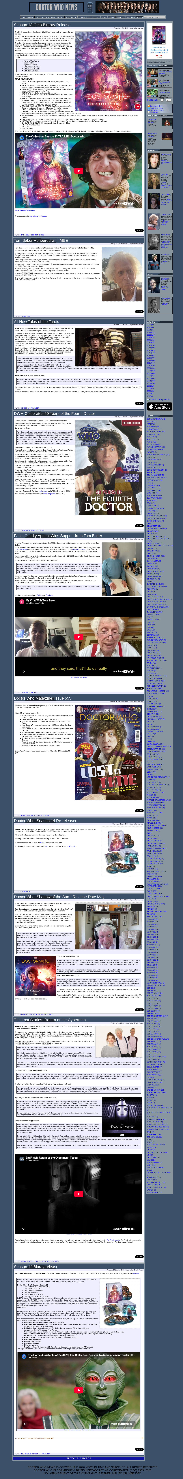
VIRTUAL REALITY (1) (155, 1168)
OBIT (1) (150, 833)
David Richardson (35, 1070)
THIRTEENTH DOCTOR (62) (157, 1124)
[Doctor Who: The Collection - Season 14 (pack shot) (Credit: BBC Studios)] (122, 852)
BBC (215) (151, 457)
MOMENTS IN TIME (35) (156, 808)
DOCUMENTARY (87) (155, 612)
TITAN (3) (150, 1132)
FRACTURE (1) (152, 699)
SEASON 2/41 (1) (153, 945)
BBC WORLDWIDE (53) (155, 475)
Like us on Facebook (157, 110)
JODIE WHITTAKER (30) (156, 749)
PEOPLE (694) (152, 856)
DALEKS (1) (151, 581)
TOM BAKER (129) (154, 1135)
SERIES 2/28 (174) (154, 1026)
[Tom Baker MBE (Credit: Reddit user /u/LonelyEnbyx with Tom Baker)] (122, 274)
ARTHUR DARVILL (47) (156, 432)
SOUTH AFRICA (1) (154, 1072)
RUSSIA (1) (151, 914)
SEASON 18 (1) (152, 937)
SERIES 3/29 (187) (154, 1031)
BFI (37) (150, 483)
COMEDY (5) (152, 564)
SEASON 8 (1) (152, 978)
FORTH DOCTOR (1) (154, 689)
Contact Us (154, 112)
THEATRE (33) (152, 1117)
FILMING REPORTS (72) (156, 681)
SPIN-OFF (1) (152, 1087)
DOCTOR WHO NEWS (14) (157, 604)
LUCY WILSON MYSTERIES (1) (158, 785)
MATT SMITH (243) (154, 790)
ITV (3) (149, 739)
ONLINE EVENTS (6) (154, 841)
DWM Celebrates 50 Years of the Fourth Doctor (54, 413)
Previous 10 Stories (79, 1458)
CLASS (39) (151, 553)
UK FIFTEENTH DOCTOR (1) (157, 1152)
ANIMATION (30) (153, 427)
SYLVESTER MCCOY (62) (156, 1093)
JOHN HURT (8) (153, 754)
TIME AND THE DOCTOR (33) (158, 1127)
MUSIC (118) (151, 818)
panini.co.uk (43, 491)
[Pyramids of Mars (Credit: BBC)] (108, 347)
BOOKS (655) (152, 501)
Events (60, 17)
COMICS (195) (152, 566)
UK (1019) (151, 1150)
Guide (104, 17)
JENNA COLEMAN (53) (155, 744)
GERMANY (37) (153, 714)
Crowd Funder (22, 550)
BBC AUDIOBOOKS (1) (155, 465)
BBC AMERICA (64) (154, 460)
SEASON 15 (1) (152, 932)
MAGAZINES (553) (154, 787)
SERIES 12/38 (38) (154, 1001)
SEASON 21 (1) (152, 950)
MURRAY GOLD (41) (154, 813)
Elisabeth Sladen (23, 1043)
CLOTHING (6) (152, 559)
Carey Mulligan (57, 264)
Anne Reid (44, 264)
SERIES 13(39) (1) (154, 1008)
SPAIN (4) (150, 1077)
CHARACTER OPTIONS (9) (157, 529)
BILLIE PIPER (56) (153, 488)
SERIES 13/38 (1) (153, 1011)
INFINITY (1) (151, 724)
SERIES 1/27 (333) (154, 991)
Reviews (96, 17)
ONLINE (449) (152, 838)
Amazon (43, 842)
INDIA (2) (150, 722)
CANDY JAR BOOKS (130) (157, 516)
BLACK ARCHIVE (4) (154, 495)
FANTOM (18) (152, 666)
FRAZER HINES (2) (154, 704)
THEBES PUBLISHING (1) (156, 1119)
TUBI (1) (150, 1140)
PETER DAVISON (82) (155, 864)
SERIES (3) (151, 988)
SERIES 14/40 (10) (154, 1021)
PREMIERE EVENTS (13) (156, 871)
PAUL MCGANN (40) (154, 851)
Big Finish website (113, 1240)
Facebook (49, 595)
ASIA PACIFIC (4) (153, 434)
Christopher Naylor (50, 1084)
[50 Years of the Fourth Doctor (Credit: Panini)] (108, 468)
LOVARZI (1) (151, 780)
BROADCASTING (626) (155, 508)
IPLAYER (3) (151, 734)
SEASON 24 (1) (152, 957)
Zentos (165, 303)
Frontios (164, 263)
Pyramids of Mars (30, 65)
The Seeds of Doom (31, 70)
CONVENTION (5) (153, 574)
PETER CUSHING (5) (155, 861)
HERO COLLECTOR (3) (156, 719)
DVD (22, 235)
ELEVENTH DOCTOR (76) (156, 640)
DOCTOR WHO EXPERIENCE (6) (159, 599)
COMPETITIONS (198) (155, 571)
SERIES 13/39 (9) (153, 1013)
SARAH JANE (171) (154, 917)
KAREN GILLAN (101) (155, 764)
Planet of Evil (29, 63)
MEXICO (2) (151, 795)
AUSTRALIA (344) (153, 444)
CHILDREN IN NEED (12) (156, 536)
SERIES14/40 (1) (153, 1059)
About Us (120, 17)
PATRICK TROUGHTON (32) (157, 848)
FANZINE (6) (151, 671)
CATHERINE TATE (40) (155, 521)
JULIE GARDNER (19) (155, 759)
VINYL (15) (151, 1165)
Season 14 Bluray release (36, 1267)
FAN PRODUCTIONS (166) (157, 660)
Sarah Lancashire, (32, 264)
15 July (45, 846)
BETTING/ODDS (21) (154, 480)
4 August (72, 846)
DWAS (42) (151, 625)
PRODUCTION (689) (154, 876)
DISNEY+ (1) (151, 594)
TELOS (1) (151, 1103)
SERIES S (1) (152, 1054)
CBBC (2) (150, 523)
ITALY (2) (150, 736)
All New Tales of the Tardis (36, 321)
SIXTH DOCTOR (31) (155, 1064)
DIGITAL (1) (151, 592)
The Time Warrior (164, 223)
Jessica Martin (166, 194)
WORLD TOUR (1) (153, 1185)
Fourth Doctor (37, 530)
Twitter (39, 595)
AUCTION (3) (152, 437)
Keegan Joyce (166, 154)
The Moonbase (42, 1115)
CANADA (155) (152, 511)
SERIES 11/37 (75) (154, 996)
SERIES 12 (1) (152, 998)
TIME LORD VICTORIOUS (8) (158, 1129)
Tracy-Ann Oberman (164, 175)
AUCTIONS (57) (153, 439)
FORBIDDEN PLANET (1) (156, 686)
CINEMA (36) (152, 548)
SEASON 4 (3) (152, 968)
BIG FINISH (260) (153, 485)
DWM (23, 815)
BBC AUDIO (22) (153, 462)
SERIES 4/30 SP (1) (154, 1036)
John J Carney (166, 214)
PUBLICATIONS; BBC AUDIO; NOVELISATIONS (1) (158, 885)
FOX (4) (150, 696)
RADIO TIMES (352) (154, 894)
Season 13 (30, 235)
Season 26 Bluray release (35, 1438)
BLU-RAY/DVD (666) (154, 498)
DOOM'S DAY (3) (153, 615)
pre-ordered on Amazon (38, 216)
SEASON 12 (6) (152, 924)
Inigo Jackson (165, 298)
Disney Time (152, 119)
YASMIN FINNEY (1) (154, 1192)
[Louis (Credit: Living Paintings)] (122, 569)
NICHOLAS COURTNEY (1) (157, 826)
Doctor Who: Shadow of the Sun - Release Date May (59, 897)
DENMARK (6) (152, 589)
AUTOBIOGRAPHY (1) (155, 450)
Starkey (163, 160)
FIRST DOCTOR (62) (154, 683)
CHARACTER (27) (154, 526)
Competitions (84, 17)
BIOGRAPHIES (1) (153, 490)
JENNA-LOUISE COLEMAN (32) (159, 746)
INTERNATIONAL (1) (154, 727)
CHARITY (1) (152, 534)
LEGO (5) (150, 775)
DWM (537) (151, 630)
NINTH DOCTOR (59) (155, 828)
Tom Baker (39, 235)
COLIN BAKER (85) (154, 561)
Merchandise (71, 17)
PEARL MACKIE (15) (154, 854)
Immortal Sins (152, 133)
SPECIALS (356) (153, 1085)
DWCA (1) (150, 627)
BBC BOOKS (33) (153, 467)
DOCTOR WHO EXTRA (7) (156, 602)
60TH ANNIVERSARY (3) (156, 419)
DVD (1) (150, 617)
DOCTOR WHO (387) (155, 597)
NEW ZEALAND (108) (155, 823)
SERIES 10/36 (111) (154, 993)
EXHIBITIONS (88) (153, 653)
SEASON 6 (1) (152, 973)
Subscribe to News (156, 106)
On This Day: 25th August (157, 115)
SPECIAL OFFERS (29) (155, 1082)
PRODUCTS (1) (153, 879)
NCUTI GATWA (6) (153, 820)
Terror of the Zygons (31, 61)
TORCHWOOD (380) (154, 1137)
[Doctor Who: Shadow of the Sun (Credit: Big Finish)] (35, 976)
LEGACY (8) (151, 772)
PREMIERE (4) (152, 869)
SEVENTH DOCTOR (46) (156, 1062)
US (162, 100)
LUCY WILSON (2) (154, 782)
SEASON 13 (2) (152, 927)
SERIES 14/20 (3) (153, 1019)
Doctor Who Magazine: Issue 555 (42, 698)
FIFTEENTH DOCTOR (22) (157, 676)
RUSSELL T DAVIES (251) (156, 912)
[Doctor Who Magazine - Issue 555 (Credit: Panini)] (108, 753)
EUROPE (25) (152, 645)
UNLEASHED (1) (153, 1157)
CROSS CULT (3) (153, 579)
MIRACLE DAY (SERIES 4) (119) (159, 800)
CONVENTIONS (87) (154, 576)
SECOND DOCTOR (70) (156, 985)
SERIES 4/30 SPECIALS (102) (158, 1039)
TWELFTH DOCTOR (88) (156, 1145)
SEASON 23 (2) (152, 955)
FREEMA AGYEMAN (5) (155, 706)
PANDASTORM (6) (154, 846)
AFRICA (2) (151, 424)
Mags (169, 199)
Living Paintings (79, 550)
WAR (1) (150, 1170)
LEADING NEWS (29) (155, 769)
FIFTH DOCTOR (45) (154, 678)
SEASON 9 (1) (152, 980)
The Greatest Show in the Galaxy (166, 202)
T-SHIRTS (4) (152, 1095)
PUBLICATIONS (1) (154, 882)
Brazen (165, 261)
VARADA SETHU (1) (154, 1163)
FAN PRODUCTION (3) (155, 658)
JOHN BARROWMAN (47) (156, 752)
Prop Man (166, 241)
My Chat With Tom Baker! (78, 677)
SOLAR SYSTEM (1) (154, 1067)
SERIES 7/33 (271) (154, 1047)
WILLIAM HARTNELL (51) (156, 1182)
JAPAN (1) (151, 741)
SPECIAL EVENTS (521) (156, 1080)
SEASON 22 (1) (152, 952)
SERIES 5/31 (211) (154, 1042)
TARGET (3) (151, 1100)
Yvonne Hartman (164, 183)
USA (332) (151, 1160)
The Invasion (56, 1115)
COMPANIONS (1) (153, 569)
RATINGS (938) (152, 901)
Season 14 (36, 1454)
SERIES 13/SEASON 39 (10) (157, 1016)
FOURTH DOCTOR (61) (156, 694)
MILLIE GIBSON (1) (154, 797)
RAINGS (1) (151, 899)
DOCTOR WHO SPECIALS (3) (158, 607)
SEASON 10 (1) (152, 922)
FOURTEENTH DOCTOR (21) (158, 691)
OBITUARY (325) (153, 836)
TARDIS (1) (151, 1098)
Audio (23, 1261)
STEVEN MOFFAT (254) (155, 1090)
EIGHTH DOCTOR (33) (155, 638)
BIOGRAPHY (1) (153, 493)
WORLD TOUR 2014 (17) (156, 1187)
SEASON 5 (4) (152, 970)
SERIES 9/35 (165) (154, 1052)
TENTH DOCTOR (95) (155, 1105)
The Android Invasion (32, 67)
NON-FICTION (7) (153, 831)
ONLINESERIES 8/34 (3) (156, 843)
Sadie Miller (46, 1043)
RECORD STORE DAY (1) (156, 904)
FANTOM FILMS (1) (154, 668)
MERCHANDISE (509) (155, 792)
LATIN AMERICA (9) (154, 767)
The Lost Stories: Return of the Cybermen (50, 1020)
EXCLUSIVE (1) (153, 650)
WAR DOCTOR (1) (154, 1177)
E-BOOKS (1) (152, 632)
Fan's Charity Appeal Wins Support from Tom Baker (58, 536)
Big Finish (25, 1014)
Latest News (28, 17)
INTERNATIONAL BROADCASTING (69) (155, 730)
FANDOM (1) (151, 663)
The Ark (164, 305)
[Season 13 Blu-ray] (108, 71)
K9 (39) (149, 762)
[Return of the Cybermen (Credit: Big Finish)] (122, 1117)
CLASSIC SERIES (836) (156, 556)
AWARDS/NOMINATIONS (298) (158, 455)
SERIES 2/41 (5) (153, 1029)
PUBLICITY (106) (153, 889)
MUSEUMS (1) (152, 815)
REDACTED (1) (152, 906)
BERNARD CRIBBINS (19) (157, 478)
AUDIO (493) (151, 442)
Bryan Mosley (165, 234)
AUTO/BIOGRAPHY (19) (156, 447)
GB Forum (131, 17)
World (169, 100)
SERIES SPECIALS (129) (156, 1057)
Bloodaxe (166, 221)
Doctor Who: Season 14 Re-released (45, 821)
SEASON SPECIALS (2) (156, 983)
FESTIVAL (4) (152, 673)
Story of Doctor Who (45, 17)
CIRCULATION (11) (154, 551)
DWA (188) (151, 622)
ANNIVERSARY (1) (154, 429)
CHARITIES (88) (153, 531)
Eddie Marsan (28, 273)
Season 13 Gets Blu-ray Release (42, 25)
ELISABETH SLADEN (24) (156, 643)
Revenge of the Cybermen (83, 1034)
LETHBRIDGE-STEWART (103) (158, 777)
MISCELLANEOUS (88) (155, 803)
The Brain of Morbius (32, 69)
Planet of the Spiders (165, 288)
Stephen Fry (52, 260)
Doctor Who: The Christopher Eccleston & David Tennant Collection (159, 50)
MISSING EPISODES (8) (156, 805)
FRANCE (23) (152, 701)
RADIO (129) (151, 891)
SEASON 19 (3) (152, 940)
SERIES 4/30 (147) (154, 1034)
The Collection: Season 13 (25, 211)
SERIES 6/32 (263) (154, 1044)
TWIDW (111, 17)
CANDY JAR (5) (153, 513)
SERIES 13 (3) (152, 1003)
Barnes (163, 286)
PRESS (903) (152, 874)
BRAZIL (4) (151, 503)
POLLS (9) (151, 866)
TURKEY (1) (151, 1142)
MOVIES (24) (152, 810)
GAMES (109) (152, 709)
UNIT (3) (150, 1155)
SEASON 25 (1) (152, 960)
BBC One (151, 122)
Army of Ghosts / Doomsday (166, 186)
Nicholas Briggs (27, 1121)
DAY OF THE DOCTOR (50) (157, 587)
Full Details (152, 100)
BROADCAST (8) (153, 506)
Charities (35, 693)
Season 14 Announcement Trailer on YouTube (79, 1430)
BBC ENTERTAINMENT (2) (157, 470)
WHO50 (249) (152, 1180)
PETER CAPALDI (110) (155, 859)
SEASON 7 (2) (152, 975)
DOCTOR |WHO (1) (154, 609)
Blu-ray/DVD (26, 1454)
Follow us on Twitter (156, 108)
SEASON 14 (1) (152, 929)
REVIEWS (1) (152, 909)
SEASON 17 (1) (152, 934)
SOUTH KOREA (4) (154, 1075)
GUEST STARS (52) (154, 717)
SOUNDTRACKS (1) (154, 1070)
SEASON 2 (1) (152, 942)
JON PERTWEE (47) (154, 757)
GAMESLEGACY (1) (154, 711)
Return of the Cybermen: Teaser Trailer (79, 1235)
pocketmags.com (49, 494)
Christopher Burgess (165, 279)
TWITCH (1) (151, 1147)
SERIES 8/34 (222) (154, 1049)
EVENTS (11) (152, 648)
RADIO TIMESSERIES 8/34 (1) (158, 896)
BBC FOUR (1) (152, 473)
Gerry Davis (44, 1032)
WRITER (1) (151, 1190)
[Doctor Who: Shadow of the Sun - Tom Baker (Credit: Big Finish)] (108, 926)
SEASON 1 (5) (152, 919)
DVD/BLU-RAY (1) (153, 620)
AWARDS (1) (152, 452)
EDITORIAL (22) (153, 635)
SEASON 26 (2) (152, 963)
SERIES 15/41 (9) (153, 1024)
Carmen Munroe (21, 269)
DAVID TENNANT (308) (155, 584)
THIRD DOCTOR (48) (155, 1122)
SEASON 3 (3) (152, 965)
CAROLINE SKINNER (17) (156, 518)
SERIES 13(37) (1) (154, 1006)
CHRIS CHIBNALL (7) (155, 543)
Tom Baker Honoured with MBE (41, 240)
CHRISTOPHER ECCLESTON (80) (160, 546)
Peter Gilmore (165, 255)
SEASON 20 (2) (152, 947)
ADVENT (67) (152, 422)
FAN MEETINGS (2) (154, 655)
